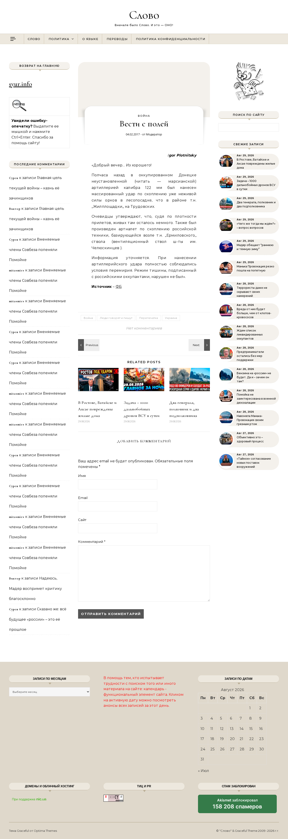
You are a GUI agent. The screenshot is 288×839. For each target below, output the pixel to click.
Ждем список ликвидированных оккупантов (250, 334)
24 (202, 749)
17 (202, 739)
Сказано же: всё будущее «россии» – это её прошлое (37, 619)
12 (222, 729)
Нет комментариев (144, 328)
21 (241, 739)
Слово (144, 14)
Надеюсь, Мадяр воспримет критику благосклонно (35, 588)
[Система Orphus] (19, 110)
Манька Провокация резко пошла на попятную (255, 268)
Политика (59, 39)
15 (251, 729)
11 (211, 729)
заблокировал (237, 805)
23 (261, 739)
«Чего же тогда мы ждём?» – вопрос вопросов (256, 225)
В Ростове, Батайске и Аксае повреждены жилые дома (97, 409)
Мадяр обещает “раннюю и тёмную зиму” (255, 247)
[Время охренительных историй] (88, 345)
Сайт (82, 520)
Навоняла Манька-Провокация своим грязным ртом (250, 420)
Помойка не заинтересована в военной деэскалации (256, 398)
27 (232, 749)
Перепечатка (148, 318)
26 (222, 749)
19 (222, 739)
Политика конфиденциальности (170, 39)
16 (261, 729)
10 (202, 729)
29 (251, 749)
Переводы (117, 39)
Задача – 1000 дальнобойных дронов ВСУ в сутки (142, 409)
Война (144, 115)
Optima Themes (45, 830)
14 (242, 729)
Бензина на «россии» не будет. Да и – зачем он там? (254, 377)
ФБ (119, 286)
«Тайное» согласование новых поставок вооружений (254, 462)
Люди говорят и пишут (116, 318)
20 (232, 739)
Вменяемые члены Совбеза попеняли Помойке (34, 249)
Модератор (154, 134)
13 (232, 729)
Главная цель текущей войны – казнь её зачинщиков (35, 188)
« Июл (203, 771)
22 (251, 739)
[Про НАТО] (200, 345)
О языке (90, 39)
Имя (82, 476)
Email (83, 498)
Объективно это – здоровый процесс (250, 439)
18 (212, 739)
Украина (171, 318)
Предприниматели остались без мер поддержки (250, 356)
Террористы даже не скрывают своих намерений (252, 292)
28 (242, 749)
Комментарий (92, 541)
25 (212, 749)
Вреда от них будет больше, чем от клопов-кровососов (254, 313)
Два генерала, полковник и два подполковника (184, 409)
